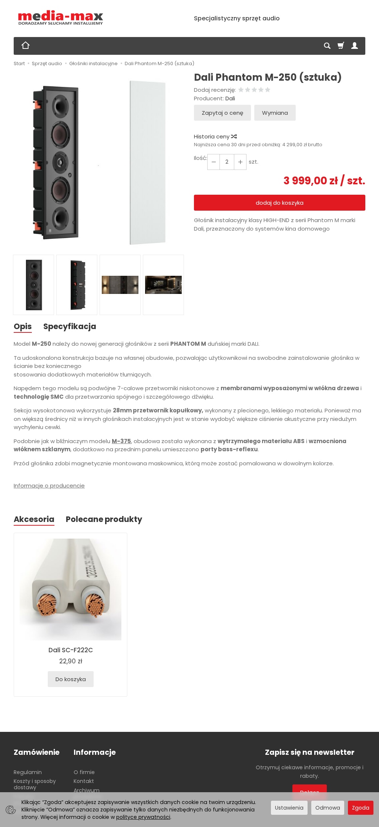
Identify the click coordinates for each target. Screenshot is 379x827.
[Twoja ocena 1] (241, 90)
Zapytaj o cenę (222, 113)
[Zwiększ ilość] (213, 162)
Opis (23, 326)
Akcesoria (34, 519)
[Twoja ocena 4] (261, 90)
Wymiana (275, 113)
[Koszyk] (341, 46)
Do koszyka (71, 679)
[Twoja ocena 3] (254, 90)
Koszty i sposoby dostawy (35, 784)
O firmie (84, 772)
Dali (230, 98)
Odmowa (327, 807)
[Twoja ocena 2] (247, 90)
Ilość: (200, 158)
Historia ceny (212, 136)
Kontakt (84, 781)
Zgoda (360, 807)
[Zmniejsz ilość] (240, 162)
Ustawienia (289, 807)
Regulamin (28, 772)
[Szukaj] (327, 46)
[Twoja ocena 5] (267, 90)
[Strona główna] (61, 17)
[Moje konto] (355, 46)
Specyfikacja (69, 326)
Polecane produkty (104, 519)
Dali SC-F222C (70, 650)
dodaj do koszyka (279, 203)
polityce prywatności (143, 817)
